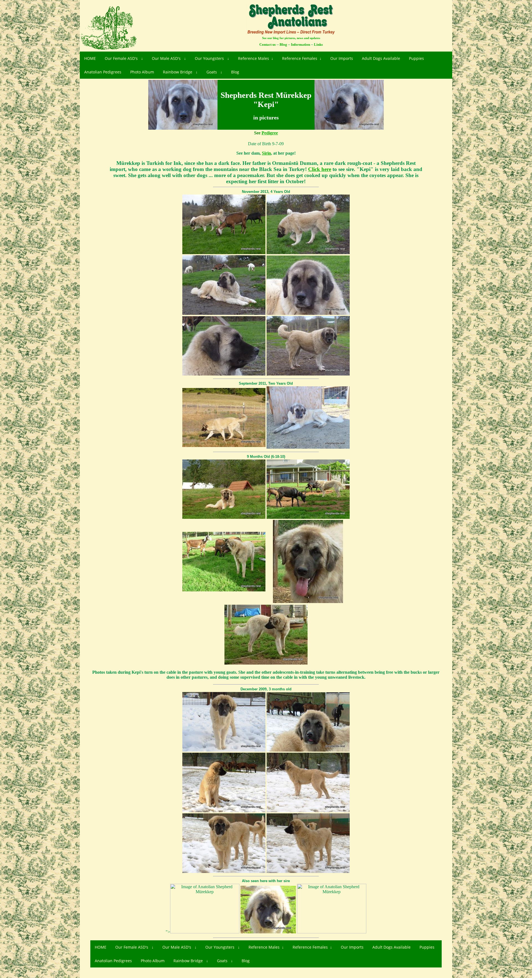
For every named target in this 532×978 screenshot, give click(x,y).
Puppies (416, 58)
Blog (235, 72)
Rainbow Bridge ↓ (180, 72)
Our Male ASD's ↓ (169, 58)
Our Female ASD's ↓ (124, 58)
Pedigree (270, 133)
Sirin (266, 153)
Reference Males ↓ (255, 58)
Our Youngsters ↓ (212, 58)
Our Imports (341, 58)
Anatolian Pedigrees (102, 72)
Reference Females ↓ (301, 58)
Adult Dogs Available (381, 58)
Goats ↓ (214, 72)
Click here (319, 169)
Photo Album (142, 72)
